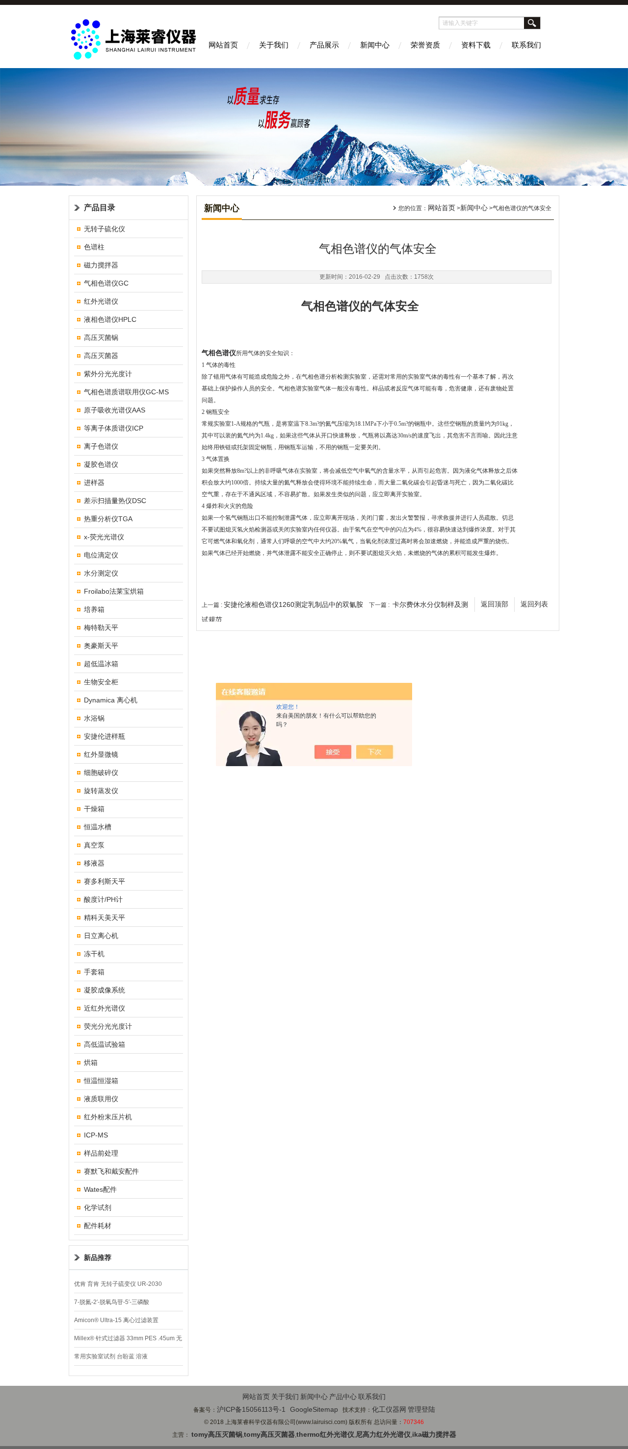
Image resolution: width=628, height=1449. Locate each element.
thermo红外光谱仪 (325, 1434)
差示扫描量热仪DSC (115, 501)
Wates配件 (100, 1189)
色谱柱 (94, 247)
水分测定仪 (101, 573)
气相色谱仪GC (106, 283)
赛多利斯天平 (104, 881)
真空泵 (94, 845)
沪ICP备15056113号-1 (251, 1409)
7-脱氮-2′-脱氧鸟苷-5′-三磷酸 (111, 1302)
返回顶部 (494, 604)
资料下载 (476, 45)
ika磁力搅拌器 (434, 1434)
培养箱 (94, 609)
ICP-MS (96, 1135)
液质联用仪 (101, 1099)
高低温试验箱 (104, 1044)
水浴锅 (94, 718)
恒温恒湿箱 (101, 1081)
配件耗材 (97, 1226)
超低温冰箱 (101, 664)
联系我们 (526, 45)
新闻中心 (375, 45)
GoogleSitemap (314, 1409)
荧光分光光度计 (108, 1026)
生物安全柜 (101, 682)
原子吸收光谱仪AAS (114, 410)
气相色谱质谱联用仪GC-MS (126, 392)
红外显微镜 (101, 754)
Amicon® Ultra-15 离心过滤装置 (116, 1320)
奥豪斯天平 (101, 646)
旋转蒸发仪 (101, 791)
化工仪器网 (389, 1409)
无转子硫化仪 (104, 229)
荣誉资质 (425, 45)
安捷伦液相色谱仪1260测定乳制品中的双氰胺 (293, 604)
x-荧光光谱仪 (104, 537)
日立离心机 (101, 936)
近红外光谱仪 (104, 1008)
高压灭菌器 (101, 356)
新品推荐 (97, 1257)
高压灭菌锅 (101, 337)
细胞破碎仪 (101, 772)
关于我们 (273, 45)
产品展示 (324, 45)
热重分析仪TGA (108, 519)
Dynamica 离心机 (110, 700)
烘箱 (91, 1062)
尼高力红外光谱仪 (383, 1434)
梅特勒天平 (101, 627)
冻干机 (94, 954)
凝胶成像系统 (104, 990)
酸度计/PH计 (103, 899)
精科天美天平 (104, 917)
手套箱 (94, 972)
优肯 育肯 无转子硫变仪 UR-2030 (118, 1283)
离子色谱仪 (101, 446)
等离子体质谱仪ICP (113, 428)
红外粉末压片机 (108, 1117)
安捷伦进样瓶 (104, 736)
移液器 (94, 863)
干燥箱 (94, 809)
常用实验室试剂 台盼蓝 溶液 (111, 1356)
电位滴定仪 (101, 555)
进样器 (94, 482)
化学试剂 (97, 1207)
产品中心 (343, 1397)
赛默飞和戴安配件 (111, 1171)
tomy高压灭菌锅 (216, 1434)
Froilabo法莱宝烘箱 (114, 591)
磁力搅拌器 (101, 265)
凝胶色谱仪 (101, 464)
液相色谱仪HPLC (110, 319)
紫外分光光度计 (108, 374)
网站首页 (223, 45)
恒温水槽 (97, 827)
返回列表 (534, 604)
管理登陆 (421, 1409)
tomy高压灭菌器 (269, 1434)
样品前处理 (101, 1153)
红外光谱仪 (101, 301)
